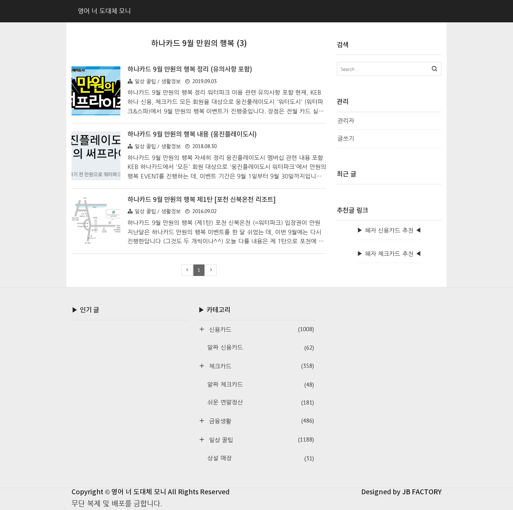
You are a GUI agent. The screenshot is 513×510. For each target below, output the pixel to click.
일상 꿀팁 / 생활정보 (158, 81)
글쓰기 (345, 138)
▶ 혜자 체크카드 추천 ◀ (389, 253)
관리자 (345, 120)
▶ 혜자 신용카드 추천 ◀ (389, 230)
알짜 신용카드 (260, 347)
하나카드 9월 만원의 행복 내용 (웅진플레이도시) (192, 134)
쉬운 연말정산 (260, 402)
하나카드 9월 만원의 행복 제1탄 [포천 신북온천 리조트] (201, 200)
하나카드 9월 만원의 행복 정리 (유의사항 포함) (189, 69)
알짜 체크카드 (260, 384)
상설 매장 (260, 458)
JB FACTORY (422, 492)
